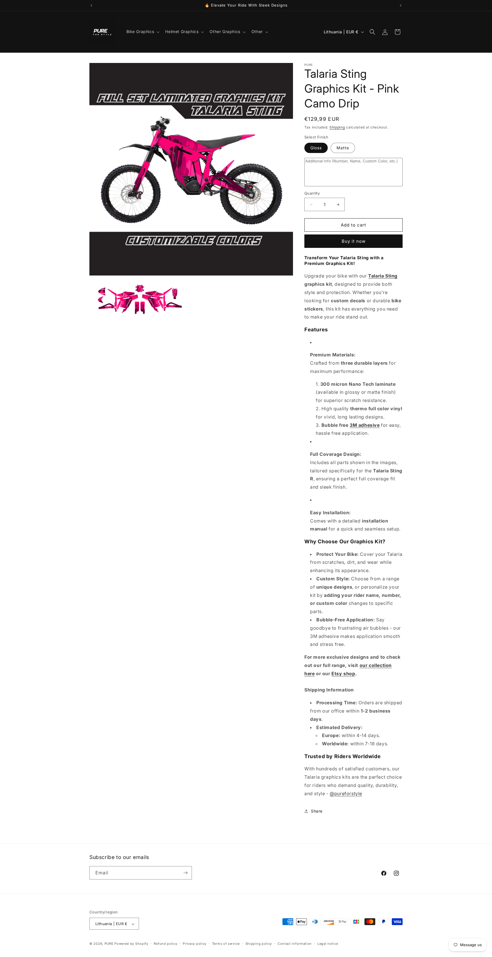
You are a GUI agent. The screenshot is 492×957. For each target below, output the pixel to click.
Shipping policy (258, 944)
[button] (142, 32)
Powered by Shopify (131, 944)
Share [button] (317, 811)
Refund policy (165, 944)
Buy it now (354, 241)
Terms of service (226, 944)
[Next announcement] (400, 5)
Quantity (312, 193)
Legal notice (327, 944)
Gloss (316, 147)
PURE (109, 944)
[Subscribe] (185, 873)
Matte (343, 147)
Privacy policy (194, 944)
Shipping (337, 127)
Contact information (295, 944)
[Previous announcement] (91, 5)
